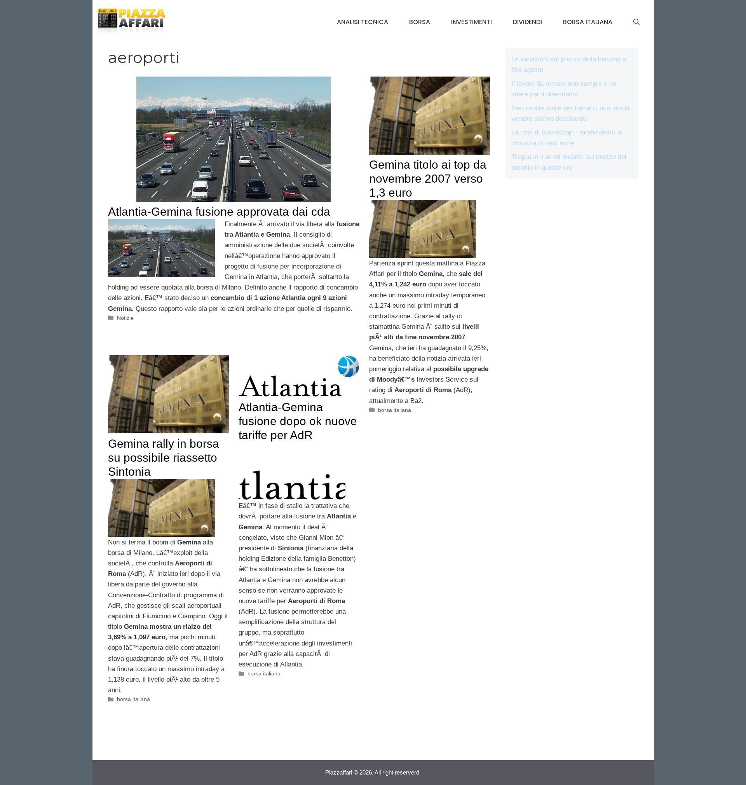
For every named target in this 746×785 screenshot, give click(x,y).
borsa (419, 21)
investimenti (471, 21)
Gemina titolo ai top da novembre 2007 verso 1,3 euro (427, 178)
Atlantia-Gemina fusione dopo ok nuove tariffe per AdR (298, 421)
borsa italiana (587, 21)
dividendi (527, 21)
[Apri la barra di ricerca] (636, 22)
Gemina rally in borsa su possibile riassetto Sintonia (163, 457)
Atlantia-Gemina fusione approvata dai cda (219, 211)
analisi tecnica (362, 21)
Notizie (125, 318)
